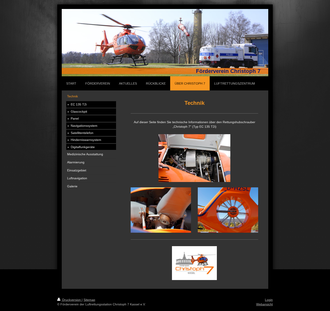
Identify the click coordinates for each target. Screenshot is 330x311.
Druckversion (71, 300)
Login (269, 300)
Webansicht (264, 304)
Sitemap (89, 300)
